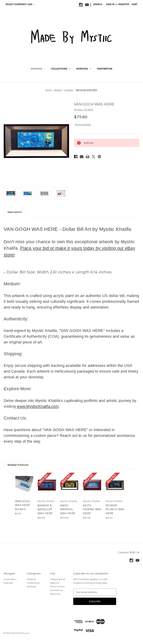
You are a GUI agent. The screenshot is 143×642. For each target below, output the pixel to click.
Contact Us (56, 590)
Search (97, 4)
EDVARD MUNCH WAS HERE (115, 509)
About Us (55, 593)
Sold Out (47, 489)
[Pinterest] (99, 156)
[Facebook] (75, 156)
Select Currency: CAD (19, 4)
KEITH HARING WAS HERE (92, 509)
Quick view (24, 480)
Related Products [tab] (17, 464)
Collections (59, 68)
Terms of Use (57, 586)
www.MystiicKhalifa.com (38, 406)
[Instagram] (81, 5)
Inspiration (104, 68)
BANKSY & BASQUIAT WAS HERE (44, 509)
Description (14, 212)
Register (123, 4)
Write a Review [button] (83, 124)
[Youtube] (87, 5)
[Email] (81, 156)
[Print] (87, 156)
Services (82, 68)
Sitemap (8, 582)
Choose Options (24, 489)
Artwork (36, 68)
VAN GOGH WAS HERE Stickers (22, 505)
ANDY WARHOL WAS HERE (67, 509)
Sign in (110, 4)
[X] (93, 156)
